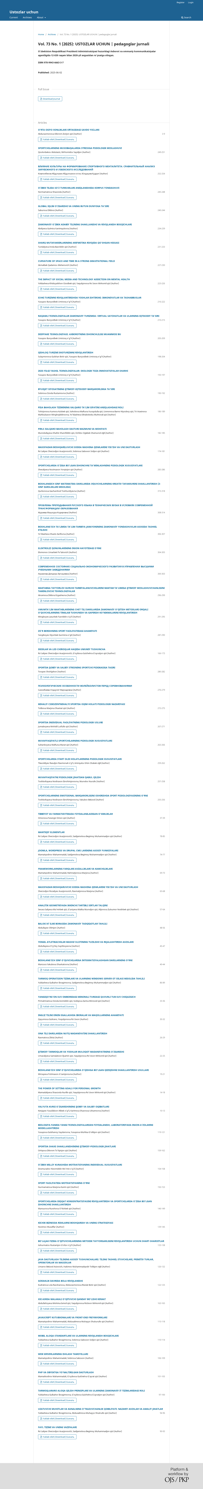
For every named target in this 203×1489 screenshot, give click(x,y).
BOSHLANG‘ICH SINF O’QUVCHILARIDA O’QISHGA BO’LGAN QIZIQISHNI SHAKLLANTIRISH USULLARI (93, 1070)
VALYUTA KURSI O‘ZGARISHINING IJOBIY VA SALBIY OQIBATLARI (73, 1106)
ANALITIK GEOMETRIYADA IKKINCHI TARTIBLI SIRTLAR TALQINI (73, 905)
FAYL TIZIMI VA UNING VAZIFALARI (57, 1427)
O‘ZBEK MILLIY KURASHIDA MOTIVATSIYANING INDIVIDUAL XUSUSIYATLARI (80, 1164)
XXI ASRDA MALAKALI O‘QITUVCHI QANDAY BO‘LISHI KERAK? (72, 1299)
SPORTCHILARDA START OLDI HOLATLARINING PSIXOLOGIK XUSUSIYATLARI (80, 758)
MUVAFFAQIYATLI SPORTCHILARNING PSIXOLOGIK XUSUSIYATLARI (75, 740)
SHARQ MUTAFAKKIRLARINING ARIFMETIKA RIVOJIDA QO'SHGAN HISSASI (78, 242)
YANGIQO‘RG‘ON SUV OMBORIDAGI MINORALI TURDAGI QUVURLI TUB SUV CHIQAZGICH (87, 996)
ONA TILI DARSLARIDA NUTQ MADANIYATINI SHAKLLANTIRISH (72, 1033)
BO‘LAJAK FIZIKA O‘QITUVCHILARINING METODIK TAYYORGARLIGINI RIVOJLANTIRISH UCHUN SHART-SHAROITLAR (101, 1241)
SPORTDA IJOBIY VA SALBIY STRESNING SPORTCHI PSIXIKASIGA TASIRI (76, 667)
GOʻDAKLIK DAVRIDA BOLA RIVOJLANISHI (60, 1280)
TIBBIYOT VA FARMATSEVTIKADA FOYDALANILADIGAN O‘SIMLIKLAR (75, 813)
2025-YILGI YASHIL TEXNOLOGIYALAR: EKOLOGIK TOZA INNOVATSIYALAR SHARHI (83, 370)
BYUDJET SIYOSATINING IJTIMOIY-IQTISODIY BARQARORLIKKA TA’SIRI (76, 389)
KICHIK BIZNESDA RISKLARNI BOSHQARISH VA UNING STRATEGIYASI (75, 1222)
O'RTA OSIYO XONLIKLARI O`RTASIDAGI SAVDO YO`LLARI (68, 129)
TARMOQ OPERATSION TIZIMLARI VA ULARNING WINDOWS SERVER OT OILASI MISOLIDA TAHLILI (91, 978)
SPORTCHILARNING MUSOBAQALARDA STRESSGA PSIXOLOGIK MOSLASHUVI (80, 148)
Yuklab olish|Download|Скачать (58, 139)
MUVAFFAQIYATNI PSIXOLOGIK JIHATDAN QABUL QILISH (69, 777)
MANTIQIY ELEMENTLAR (51, 832)
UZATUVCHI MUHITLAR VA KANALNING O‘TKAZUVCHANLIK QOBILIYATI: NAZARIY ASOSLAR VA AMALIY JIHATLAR (100, 1408)
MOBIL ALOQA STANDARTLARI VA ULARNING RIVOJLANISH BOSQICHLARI (78, 1335)
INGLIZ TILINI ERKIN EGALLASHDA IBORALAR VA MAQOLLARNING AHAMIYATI (81, 1015)
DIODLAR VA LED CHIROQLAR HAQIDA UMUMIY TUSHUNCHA (71, 649)
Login (190, 2)
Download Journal (51, 98)
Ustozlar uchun (24, 11)
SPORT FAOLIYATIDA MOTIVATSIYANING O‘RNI (64, 1182)
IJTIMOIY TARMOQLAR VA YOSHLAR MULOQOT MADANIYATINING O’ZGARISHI (81, 1051)
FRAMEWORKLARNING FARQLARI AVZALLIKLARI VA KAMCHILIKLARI (75, 868)
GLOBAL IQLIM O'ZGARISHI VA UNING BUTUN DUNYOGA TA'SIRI (73, 206)
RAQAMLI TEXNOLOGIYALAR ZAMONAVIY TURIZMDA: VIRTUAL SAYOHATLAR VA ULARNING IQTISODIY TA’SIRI (98, 315)
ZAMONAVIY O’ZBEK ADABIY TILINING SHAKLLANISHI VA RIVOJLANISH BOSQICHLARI (85, 224)
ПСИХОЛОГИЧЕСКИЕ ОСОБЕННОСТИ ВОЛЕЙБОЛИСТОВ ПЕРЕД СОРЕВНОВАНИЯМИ (85, 685)
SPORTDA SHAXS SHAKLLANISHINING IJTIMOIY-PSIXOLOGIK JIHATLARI (77, 1146)
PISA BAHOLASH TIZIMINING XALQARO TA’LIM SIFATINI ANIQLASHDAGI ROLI (80, 407)
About (40, 17)
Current (14, 17)
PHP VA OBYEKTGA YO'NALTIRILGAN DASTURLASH (66, 1372)
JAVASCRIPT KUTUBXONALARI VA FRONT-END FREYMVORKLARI (72, 1317)
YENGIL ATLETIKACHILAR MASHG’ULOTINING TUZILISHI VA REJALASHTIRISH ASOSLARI (86, 941)
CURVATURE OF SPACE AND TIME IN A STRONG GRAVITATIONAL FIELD (76, 261)
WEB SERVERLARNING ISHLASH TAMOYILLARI (63, 1354)
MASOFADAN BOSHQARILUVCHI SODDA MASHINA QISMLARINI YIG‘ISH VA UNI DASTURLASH (89, 447)
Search (187, 17)
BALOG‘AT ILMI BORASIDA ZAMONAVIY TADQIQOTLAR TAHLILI (72, 923)
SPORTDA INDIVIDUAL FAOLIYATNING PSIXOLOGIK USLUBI (70, 722)
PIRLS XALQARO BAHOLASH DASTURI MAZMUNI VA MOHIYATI (72, 428)
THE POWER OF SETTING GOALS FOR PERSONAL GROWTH (69, 1088)
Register (180, 2)
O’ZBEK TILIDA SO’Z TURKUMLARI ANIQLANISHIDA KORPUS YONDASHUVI (78, 187)
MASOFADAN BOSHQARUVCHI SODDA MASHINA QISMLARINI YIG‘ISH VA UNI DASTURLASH (88, 887)
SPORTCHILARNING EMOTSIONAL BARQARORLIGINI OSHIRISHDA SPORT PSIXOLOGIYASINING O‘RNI (93, 795)
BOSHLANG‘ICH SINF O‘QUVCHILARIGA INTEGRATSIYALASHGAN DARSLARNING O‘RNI (85, 960)
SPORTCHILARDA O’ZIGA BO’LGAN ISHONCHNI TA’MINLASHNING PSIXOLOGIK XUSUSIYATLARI (90, 465)
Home (41, 34)
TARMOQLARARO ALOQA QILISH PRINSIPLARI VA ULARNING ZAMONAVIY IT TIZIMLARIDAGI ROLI (91, 1390)
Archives (27, 17)
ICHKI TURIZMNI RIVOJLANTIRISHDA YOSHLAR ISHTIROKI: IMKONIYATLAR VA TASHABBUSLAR (89, 297)
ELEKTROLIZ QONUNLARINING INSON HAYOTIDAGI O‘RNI (69, 548)
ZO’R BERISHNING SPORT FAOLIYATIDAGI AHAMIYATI (67, 630)
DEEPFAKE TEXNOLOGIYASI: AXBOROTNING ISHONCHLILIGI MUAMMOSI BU (79, 334)
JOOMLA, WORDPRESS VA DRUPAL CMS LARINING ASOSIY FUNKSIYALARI (78, 850)
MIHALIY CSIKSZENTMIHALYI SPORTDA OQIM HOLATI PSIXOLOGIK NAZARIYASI (81, 704)
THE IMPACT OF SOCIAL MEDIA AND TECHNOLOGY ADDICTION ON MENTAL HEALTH (84, 279)
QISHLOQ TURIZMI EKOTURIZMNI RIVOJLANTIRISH (65, 352)
